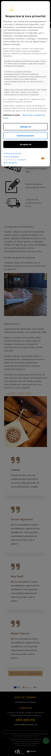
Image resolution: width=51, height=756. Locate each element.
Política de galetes (11, 157)
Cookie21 (22, 160)
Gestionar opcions (25, 135)
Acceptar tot (25, 144)
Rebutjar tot (25, 127)
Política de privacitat (12, 153)
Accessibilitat (11, 163)
